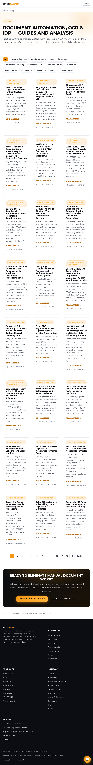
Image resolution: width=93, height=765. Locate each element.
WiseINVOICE (9, 674)
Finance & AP (36, 65)
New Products (19, 59)
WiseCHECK (8, 685)
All (5, 59)
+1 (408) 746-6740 (10, 724)
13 (72, 556)
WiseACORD (8, 693)
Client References (56, 697)
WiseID (6, 678)
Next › (79, 556)
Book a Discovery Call (32, 599)
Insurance (41, 70)
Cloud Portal (53, 685)
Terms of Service (22, 760)
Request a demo (10, 735)
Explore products (63, 599)
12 (67, 556)
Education (72, 65)
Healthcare (26, 70)
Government (10, 70)
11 (62, 556)
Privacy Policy (8, 760)
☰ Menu (86, 4)
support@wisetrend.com (22, 731)
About (51, 674)
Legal (53, 70)
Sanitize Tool (53, 701)
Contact (51, 709)
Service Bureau (54, 689)
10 (57, 556)
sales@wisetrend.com (17, 728)
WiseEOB (7, 681)
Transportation (67, 70)
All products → (9, 701)
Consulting (53, 678)
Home (5, 11)
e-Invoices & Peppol (57, 681)
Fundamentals (38, 59)
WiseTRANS (8, 697)
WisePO (6, 689)
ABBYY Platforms (58, 59)
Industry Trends (55, 65)
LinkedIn (6, 739)
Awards (51, 693)
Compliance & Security (15, 65)
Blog (50, 705)
